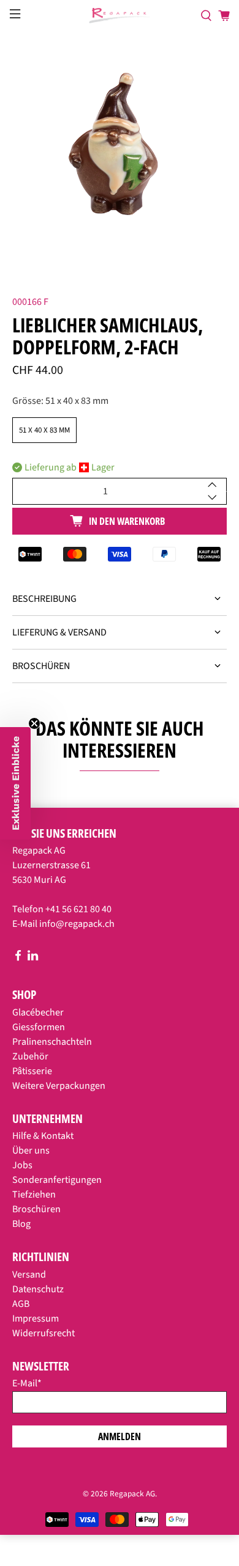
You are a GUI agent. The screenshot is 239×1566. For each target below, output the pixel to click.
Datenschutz (38, 1289)
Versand (29, 1274)
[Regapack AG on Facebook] (18, 958)
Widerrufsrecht (43, 1333)
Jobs (22, 1165)
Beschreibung (44, 599)
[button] (15, 783)
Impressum (35, 1318)
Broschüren (41, 666)
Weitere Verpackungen (58, 1085)
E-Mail (27, 1383)
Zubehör (30, 1056)
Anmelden (119, 1436)
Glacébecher (38, 1012)
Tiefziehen (34, 1194)
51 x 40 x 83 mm (44, 430)
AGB (20, 1304)
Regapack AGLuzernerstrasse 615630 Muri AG (51, 865)
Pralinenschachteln (52, 1041)
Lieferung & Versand (59, 632)
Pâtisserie (32, 1071)
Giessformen (38, 1027)
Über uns (31, 1150)
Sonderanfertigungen (57, 1180)
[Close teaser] (34, 723)
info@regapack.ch (77, 924)
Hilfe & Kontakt (43, 1136)
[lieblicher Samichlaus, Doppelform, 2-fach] (119, 150)
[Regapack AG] (120, 15)
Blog (21, 1224)
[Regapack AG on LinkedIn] (33, 958)
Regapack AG (132, 1493)
